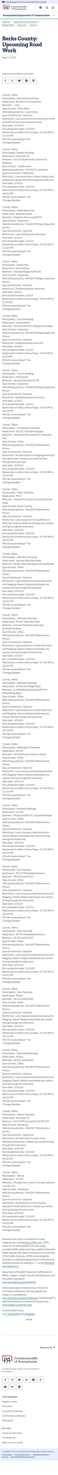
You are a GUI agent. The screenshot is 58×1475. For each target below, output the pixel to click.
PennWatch (7, 1437)
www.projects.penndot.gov (17, 1304)
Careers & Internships (12, 1433)
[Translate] (40, 7)
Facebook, (13, 1313)
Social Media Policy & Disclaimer (23, 1457)
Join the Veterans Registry (14, 1416)
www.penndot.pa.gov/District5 (19, 1282)
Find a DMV (7, 1406)
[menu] (53, 7)
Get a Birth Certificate (12, 1411)
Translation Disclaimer (41, 1455)
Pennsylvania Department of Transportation (26, 15)
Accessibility (7, 1455)
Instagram (29, 1313)
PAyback (6, 1420)
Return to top (46, 1347)
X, (6, 1313)
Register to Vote (9, 1401)
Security (5, 1457)
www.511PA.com (33, 1242)
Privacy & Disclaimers (22, 1455)
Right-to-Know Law (11, 1442)
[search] (47, 7)
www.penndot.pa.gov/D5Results (20, 1297)
